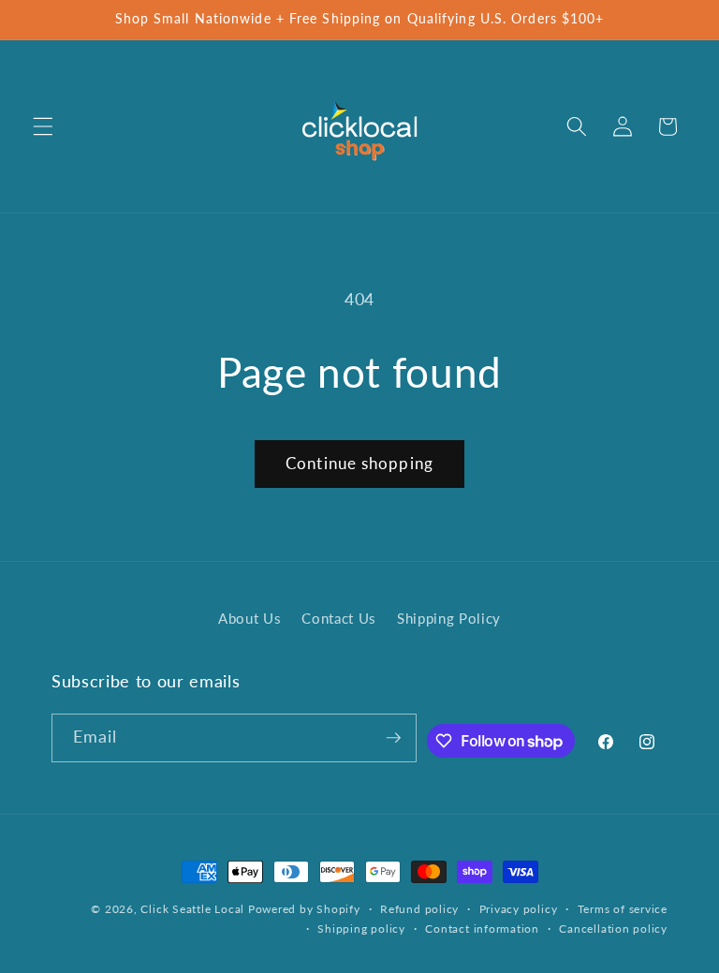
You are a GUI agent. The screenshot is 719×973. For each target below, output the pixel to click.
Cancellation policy (613, 928)
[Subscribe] (393, 738)
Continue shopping (359, 463)
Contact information (482, 928)
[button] (43, 126)
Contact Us (338, 618)
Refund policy (419, 909)
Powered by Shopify (304, 909)
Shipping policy (361, 928)
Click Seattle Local (192, 909)
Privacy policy (518, 909)
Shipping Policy (449, 618)
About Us (249, 618)
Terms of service (623, 909)
